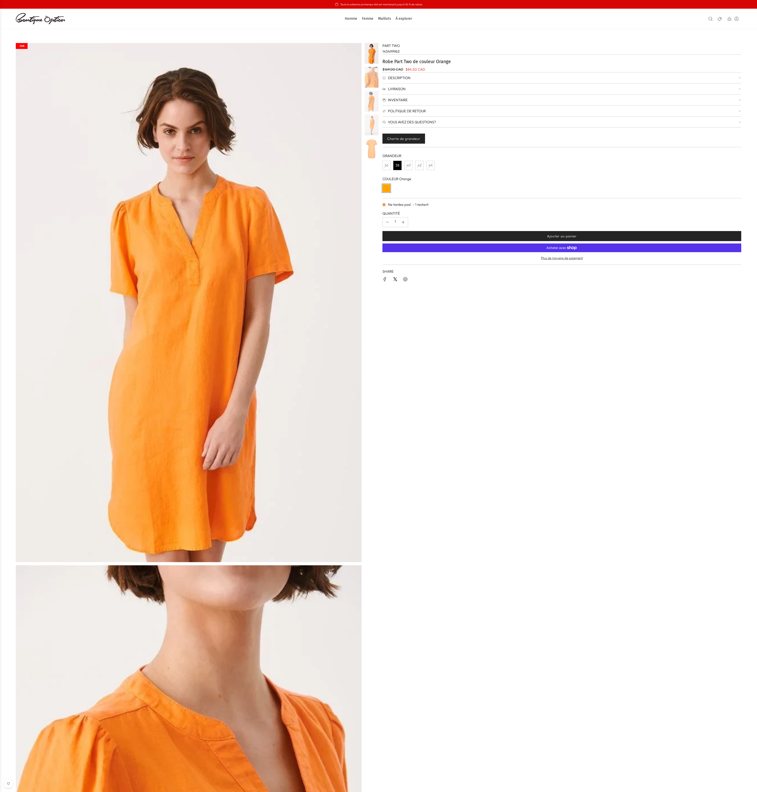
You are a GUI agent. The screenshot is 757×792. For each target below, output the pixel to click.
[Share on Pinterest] (405, 280)
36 (386, 165)
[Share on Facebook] (385, 280)
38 (397, 165)
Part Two (391, 45)
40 (408, 165)
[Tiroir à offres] (720, 18)
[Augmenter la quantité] (403, 222)
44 (430, 165)
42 (420, 165)
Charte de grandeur (403, 139)
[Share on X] (395, 280)
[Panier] (729, 18)
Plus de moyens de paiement (562, 258)
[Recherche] (710, 18)
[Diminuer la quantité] (387, 222)
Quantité (391, 213)
